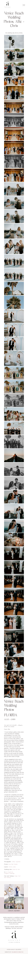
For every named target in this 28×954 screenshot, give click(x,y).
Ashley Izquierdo (16, 861)
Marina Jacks (12, 867)
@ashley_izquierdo (14, 910)
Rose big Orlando (13, 864)
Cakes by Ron (16, 869)
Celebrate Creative (17, 952)
